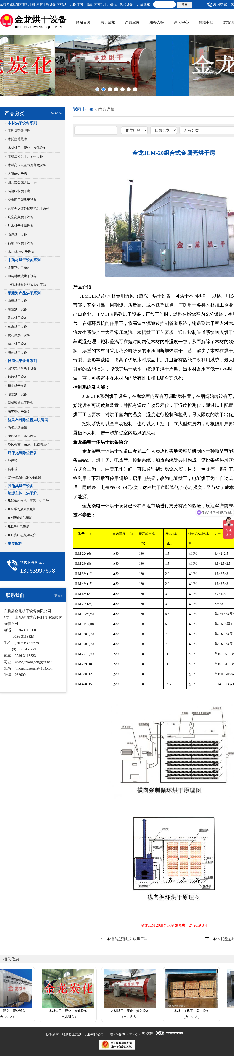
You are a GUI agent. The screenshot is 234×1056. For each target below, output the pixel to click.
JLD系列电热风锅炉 (23, 535)
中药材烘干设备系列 (24, 260)
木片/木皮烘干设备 (21, 252)
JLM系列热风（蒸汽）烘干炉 (28, 500)
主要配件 (15, 543)
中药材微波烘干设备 (22, 276)
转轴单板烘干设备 (20, 243)
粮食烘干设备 (17, 385)
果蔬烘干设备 (17, 309)
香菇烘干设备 (17, 318)
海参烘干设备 (17, 352)
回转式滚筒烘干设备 (22, 368)
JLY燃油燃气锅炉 (20, 518)
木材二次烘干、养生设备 (25, 156)
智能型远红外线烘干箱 (129, 939)
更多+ (58, 596)
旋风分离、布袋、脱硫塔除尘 (28, 444)
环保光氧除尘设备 (22, 453)
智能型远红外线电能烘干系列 (28, 208)
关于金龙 (107, 22)
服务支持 (156, 22)
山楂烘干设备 (17, 300)
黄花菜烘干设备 (19, 335)
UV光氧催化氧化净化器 (24, 477)
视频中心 (206, 22)
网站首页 (83, 22)
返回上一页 (83, 109)
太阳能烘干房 (17, 174)
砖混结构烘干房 (19, 191)
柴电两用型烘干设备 (22, 200)
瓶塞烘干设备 (17, 394)
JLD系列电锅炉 (18, 526)
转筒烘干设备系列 (22, 361)
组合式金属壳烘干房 (22, 182)
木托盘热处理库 (19, 130)
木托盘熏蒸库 (17, 139)
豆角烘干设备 (17, 326)
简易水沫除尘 (17, 427)
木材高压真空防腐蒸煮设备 (27, 165)
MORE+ (56, 113)
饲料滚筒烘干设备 (20, 403)
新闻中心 (181, 22)
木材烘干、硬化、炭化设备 (27, 148)
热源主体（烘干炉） (24, 493)
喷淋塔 (12, 469)
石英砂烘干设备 (19, 411)
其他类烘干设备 (20, 486)
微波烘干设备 (17, 234)
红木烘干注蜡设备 (20, 226)
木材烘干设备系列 (22, 123)
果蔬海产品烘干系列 (24, 293)
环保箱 (12, 460)
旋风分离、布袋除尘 (22, 436)
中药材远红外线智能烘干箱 (27, 285)
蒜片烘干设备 (17, 344)
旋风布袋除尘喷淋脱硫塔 (28, 420)
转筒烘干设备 (17, 377)
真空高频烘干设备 (20, 217)
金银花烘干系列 (19, 267)
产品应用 (132, 22)
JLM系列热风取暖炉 (22, 509)
